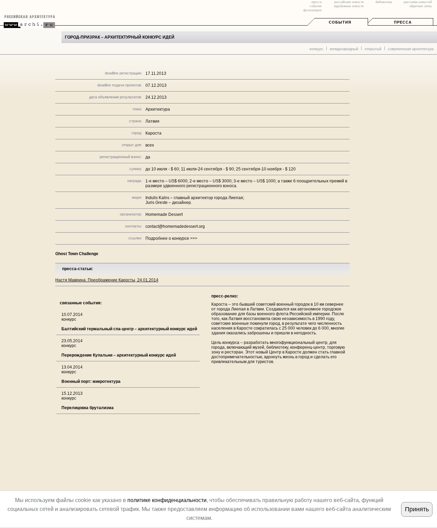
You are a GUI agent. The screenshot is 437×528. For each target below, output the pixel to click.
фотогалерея (312, 10)
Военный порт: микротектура (91, 381)
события (316, 6)
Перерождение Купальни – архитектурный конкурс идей (118, 355)
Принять (417, 509)
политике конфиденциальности (167, 500)
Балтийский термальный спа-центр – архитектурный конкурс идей (129, 328)
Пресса (403, 22)
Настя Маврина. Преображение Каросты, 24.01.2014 (106, 280)
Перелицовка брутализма (87, 407)
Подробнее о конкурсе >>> (171, 238)
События (340, 22)
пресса (316, 2)
